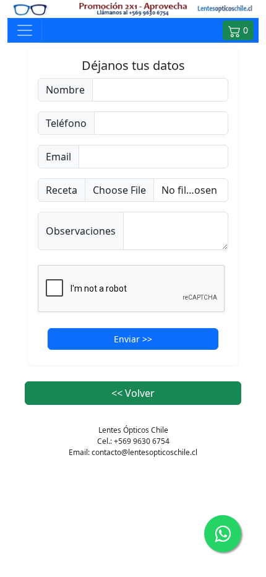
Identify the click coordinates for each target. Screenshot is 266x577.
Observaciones (81, 231)
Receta (61, 190)
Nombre (65, 90)
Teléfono (66, 123)
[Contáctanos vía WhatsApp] (222, 533)
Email (58, 156)
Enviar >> (133, 339)
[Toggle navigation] (24, 30)
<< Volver (133, 393)
